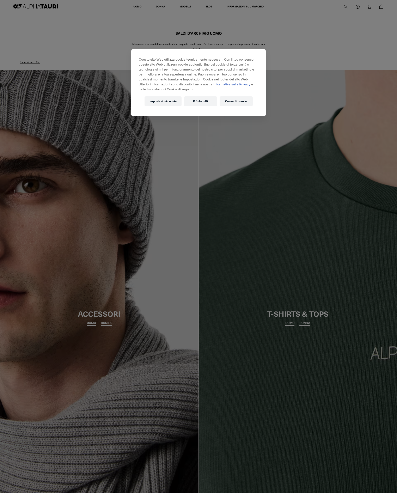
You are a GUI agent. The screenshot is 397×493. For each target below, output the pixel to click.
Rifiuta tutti (200, 101)
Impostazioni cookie (163, 101)
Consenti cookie (236, 101)
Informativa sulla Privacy (232, 83)
